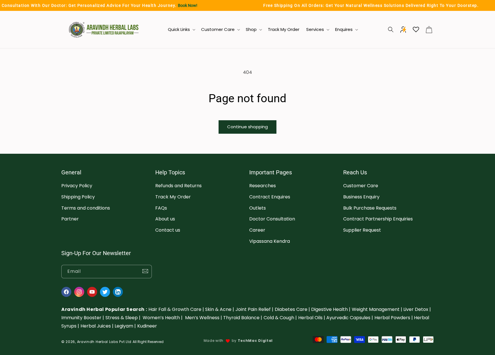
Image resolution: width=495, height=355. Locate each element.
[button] (181, 29)
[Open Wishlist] (416, 29)
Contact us (167, 230)
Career (257, 230)
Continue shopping (247, 127)
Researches (262, 185)
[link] (176, 309)
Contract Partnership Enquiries (378, 219)
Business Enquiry (361, 197)
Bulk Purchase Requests (369, 208)
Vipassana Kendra (269, 241)
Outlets (257, 208)
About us (165, 219)
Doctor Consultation (272, 219)
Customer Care (360, 185)
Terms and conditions (85, 208)
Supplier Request (362, 230)
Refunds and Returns (178, 185)
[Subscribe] (145, 271)
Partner (70, 219)
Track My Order (173, 197)
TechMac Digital (255, 340)
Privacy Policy (76, 185)
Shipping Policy (78, 197)
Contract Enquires (269, 197)
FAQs (161, 208)
